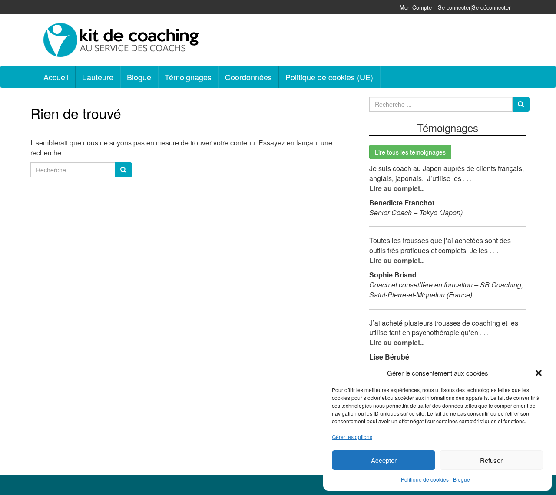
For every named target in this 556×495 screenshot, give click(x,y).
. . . (466, 178)
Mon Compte (416, 7)
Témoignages (188, 76)
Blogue (461, 479)
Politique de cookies (425, 479)
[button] (538, 373)
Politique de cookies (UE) (329, 76)
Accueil (56, 76)
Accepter (384, 460)
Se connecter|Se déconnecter (474, 7)
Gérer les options (352, 436)
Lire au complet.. (396, 188)
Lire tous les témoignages (410, 152)
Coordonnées (248, 76)
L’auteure (97, 76)
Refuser (491, 460)
